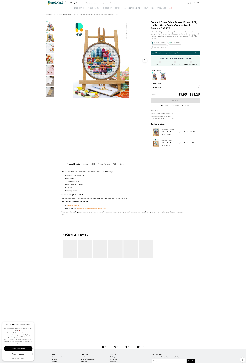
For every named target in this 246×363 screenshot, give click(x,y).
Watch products (18, 354)
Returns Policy (113, 359)
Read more (196, 53)
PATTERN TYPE (156, 84)
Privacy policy (113, 361)
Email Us (141, 347)
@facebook (108, 347)
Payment (54, 361)
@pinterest (131, 347)
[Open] (198, 88)
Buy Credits (84, 361)
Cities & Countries (65, 14)
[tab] (73, 164)
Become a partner (18, 348)
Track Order (84, 357)
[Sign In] (193, 3)
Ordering (54, 359)
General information (57, 357)
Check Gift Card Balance (88, 359)
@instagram (119, 347)
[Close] (32, 324)
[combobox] (128, 3)
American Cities (78, 14)
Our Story (112, 357)
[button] (159, 43)
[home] (55, 3)
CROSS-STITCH (51, 14)
